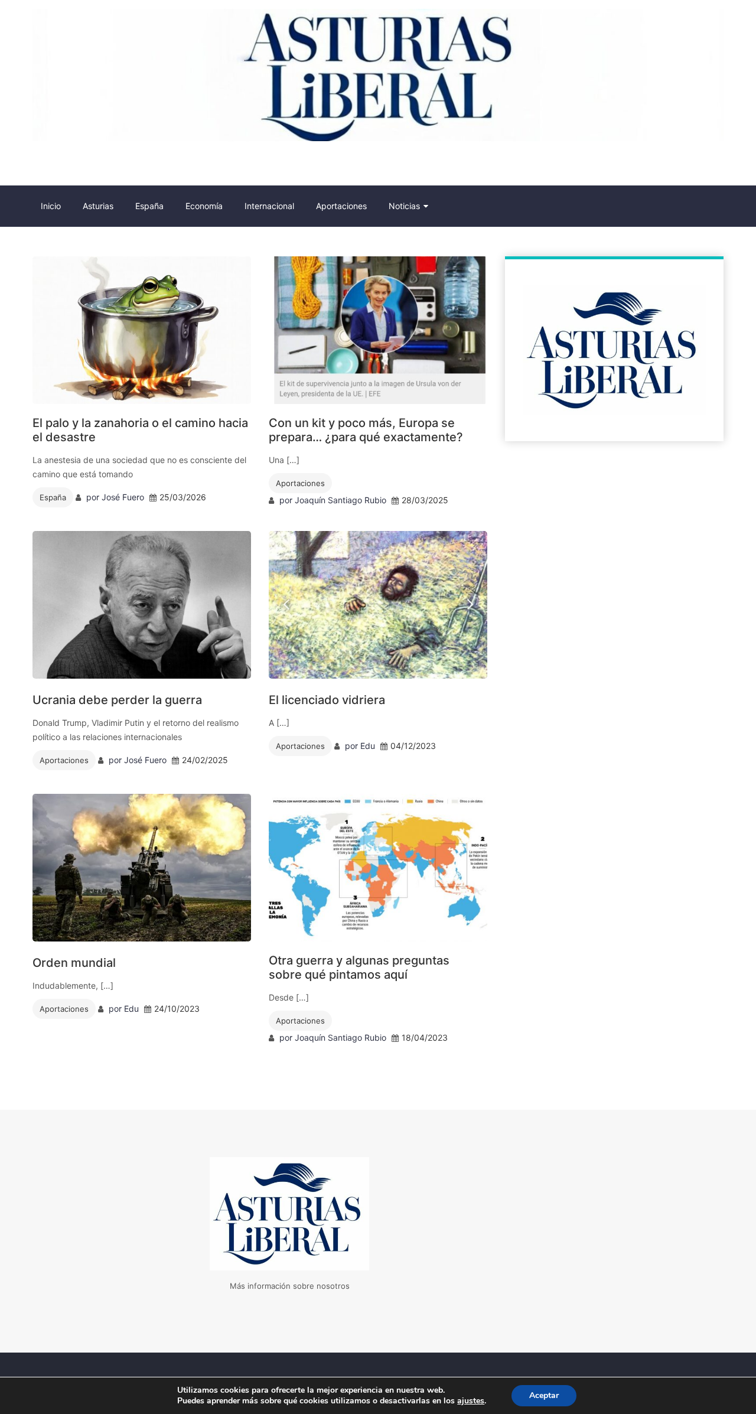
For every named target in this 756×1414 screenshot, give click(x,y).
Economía (204, 206)
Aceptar (544, 1395)
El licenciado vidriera (327, 700)
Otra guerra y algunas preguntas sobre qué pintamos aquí (359, 967)
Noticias (404, 206)
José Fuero (123, 497)
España (149, 206)
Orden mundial (74, 963)
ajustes (470, 1401)
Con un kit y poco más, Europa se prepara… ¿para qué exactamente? (366, 430)
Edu (367, 746)
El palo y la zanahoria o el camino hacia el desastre (140, 430)
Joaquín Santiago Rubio (340, 500)
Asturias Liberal (96, 166)
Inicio (51, 206)
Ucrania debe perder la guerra (117, 700)
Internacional (269, 206)
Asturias (98, 206)
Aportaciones (341, 206)
